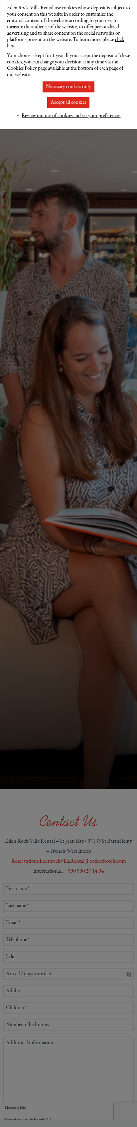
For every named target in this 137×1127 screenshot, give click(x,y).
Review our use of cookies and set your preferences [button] (71, 115)
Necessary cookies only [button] (68, 86)
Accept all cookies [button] (68, 102)
